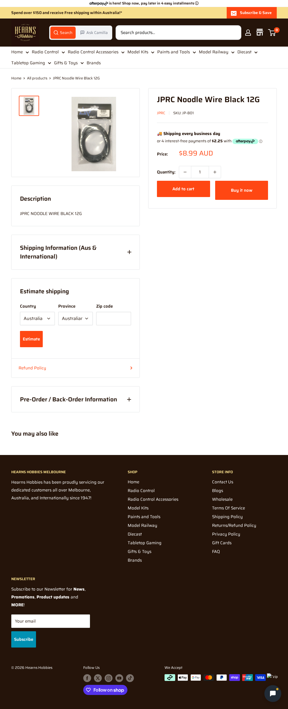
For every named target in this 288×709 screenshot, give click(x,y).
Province (66, 306)
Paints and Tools (173, 52)
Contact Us (222, 482)
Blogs (217, 490)
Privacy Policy (226, 534)
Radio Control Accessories (93, 52)
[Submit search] (234, 33)
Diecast (244, 52)
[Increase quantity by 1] (215, 172)
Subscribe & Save (256, 13)
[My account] (248, 32)
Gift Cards (221, 542)
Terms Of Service (228, 508)
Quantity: (166, 172)
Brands (94, 63)
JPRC (161, 113)
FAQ (216, 551)
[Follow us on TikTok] (130, 678)
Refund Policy (32, 368)
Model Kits (137, 52)
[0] (272, 32)
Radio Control (45, 52)
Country (28, 306)
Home (17, 52)
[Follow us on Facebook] (87, 678)
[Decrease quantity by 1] (185, 172)
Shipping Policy (227, 516)
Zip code (104, 306)
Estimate (31, 339)
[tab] (63, 32)
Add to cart (183, 189)
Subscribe (23, 639)
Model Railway (213, 52)
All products (37, 78)
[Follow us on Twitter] (98, 678)
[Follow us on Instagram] (108, 678)
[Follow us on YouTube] (119, 678)
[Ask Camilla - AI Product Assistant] (272, 692)
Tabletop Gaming (28, 63)
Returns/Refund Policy (234, 525)
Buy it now (241, 190)
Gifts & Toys (66, 63)
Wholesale (222, 499)
